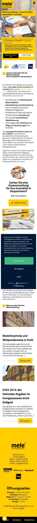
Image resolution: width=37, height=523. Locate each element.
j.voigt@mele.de (21, 463)
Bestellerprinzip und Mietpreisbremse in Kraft (18, 337)
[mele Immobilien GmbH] (7, 4)
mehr (19, 277)
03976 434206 (27, 55)
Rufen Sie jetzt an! (11, 56)
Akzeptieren (18, 261)
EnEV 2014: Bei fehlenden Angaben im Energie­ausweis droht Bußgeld (16, 396)
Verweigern (19, 269)
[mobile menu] (34, 3)
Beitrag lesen (25, 360)
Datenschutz (29, 519)
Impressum (16, 519)
